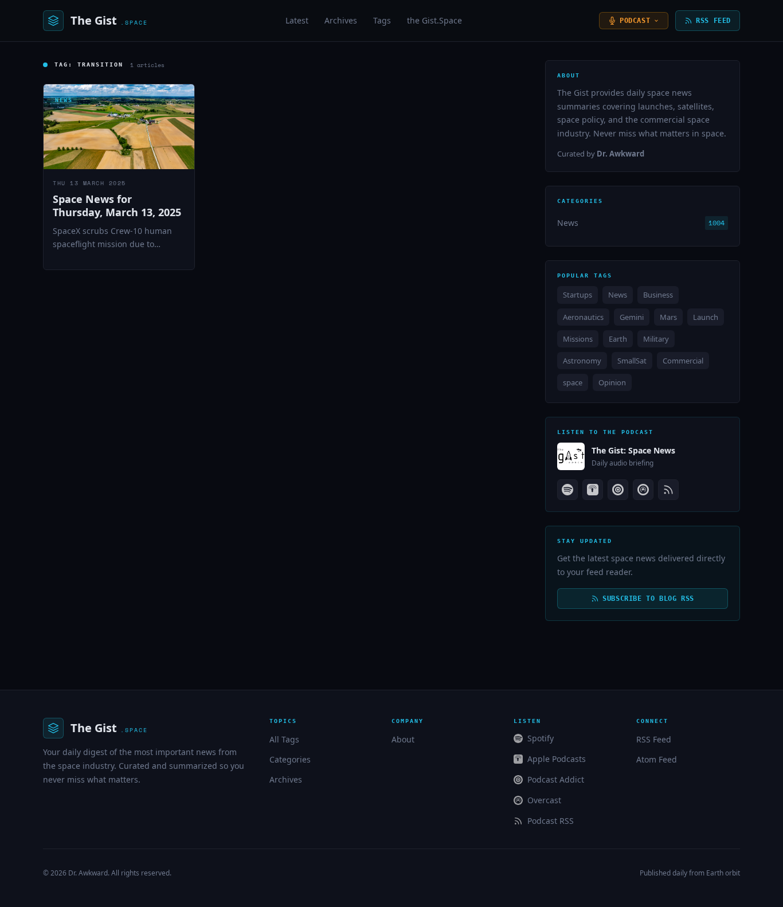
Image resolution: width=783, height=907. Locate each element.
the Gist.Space (434, 20)
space (572, 382)
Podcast (635, 21)
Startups (577, 295)
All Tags (284, 739)
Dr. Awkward (88, 873)
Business (658, 295)
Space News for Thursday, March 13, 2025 (117, 205)
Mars (668, 317)
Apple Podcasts (556, 758)
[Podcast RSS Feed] (668, 489)
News (567, 222)
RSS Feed (713, 21)
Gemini (632, 317)
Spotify (540, 738)
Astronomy (582, 360)
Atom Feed (656, 759)
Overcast (544, 800)
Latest (296, 20)
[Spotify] (567, 489)
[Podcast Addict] (618, 489)
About (402, 739)
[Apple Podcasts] (592, 489)
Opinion (612, 382)
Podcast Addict (555, 779)
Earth (618, 339)
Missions (578, 339)
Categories (290, 759)
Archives (340, 20)
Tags (382, 20)
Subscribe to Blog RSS (648, 599)
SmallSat (632, 360)
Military (656, 339)
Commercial (683, 360)
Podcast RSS (550, 820)
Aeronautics (583, 317)
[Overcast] (643, 489)
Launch (705, 317)
